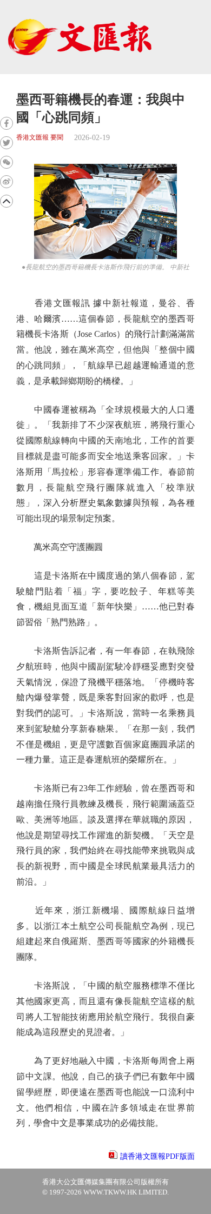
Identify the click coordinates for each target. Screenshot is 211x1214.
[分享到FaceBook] (6, 123)
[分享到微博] (6, 181)
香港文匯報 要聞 (39, 137)
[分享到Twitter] (6, 142)
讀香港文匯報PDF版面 (157, 1156)
